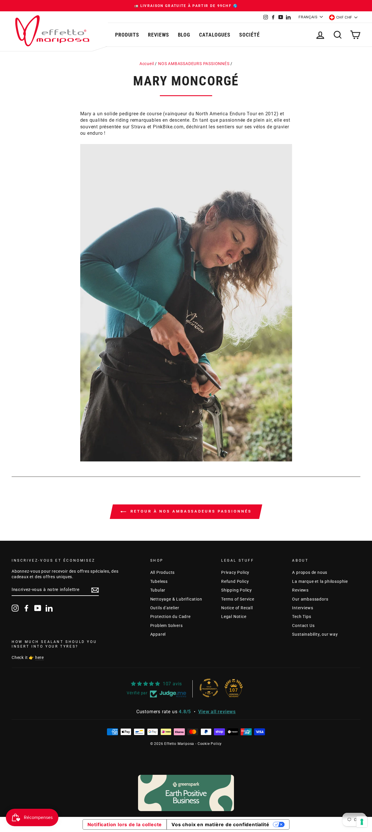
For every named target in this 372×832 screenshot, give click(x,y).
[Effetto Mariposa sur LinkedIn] (49, 608)
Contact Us (303, 625)
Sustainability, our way (315, 634)
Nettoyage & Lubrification (176, 599)
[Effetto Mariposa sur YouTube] (37, 608)
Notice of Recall (237, 607)
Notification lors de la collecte (124, 824)
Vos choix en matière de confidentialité (220, 824)
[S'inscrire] (95, 590)
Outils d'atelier (164, 607)
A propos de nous (309, 572)
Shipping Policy (236, 590)
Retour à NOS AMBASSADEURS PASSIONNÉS (189, 511)
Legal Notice (233, 616)
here (39, 657)
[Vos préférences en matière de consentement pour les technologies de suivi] (361, 821)
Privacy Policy (235, 572)
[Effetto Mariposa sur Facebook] (26, 608)
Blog (184, 35)
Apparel (158, 634)
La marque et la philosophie (320, 581)
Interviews (302, 607)
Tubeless (159, 581)
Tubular (158, 590)
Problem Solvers (166, 625)
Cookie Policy (210, 744)
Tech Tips (301, 616)
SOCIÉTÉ (249, 35)
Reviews (158, 35)
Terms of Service (237, 599)
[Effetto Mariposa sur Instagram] (15, 608)
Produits (127, 35)
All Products (162, 572)
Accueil (147, 63)
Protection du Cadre (170, 616)
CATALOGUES (214, 35)
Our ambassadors (310, 599)
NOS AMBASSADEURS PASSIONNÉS (194, 63)
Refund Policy (235, 581)
